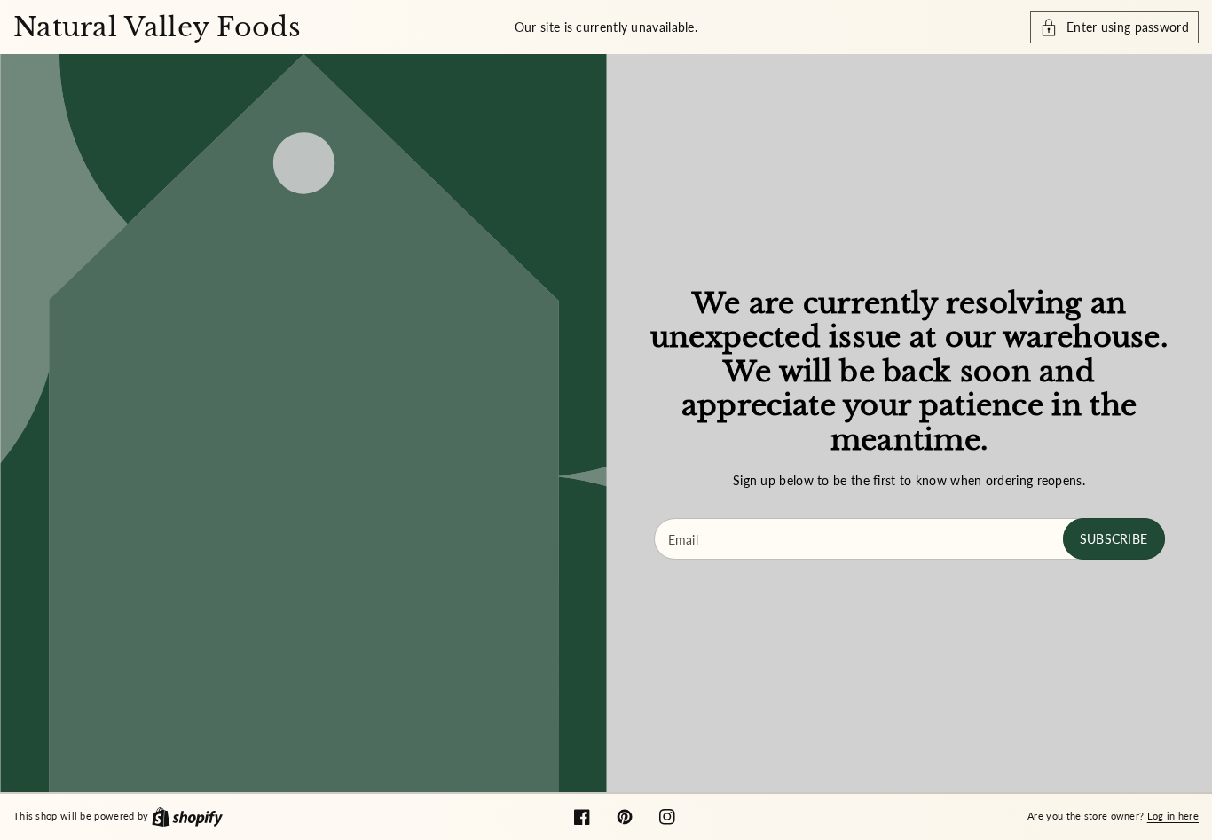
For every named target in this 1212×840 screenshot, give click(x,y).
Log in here (1173, 815)
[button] (1114, 27)
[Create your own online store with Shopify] (187, 814)
